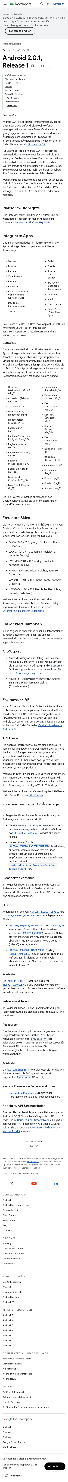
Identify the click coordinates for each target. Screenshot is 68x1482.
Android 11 (8, 1345)
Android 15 (8, 1325)
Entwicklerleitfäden (12, 1363)
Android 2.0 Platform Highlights (32, 222)
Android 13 (8, 1335)
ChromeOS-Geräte (12, 1292)
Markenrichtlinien (37, 1458)
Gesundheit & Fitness (13, 1253)
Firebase (7, 1437)
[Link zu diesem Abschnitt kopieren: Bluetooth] (19, 905)
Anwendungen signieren (28, 673)
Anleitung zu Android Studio (17, 1358)
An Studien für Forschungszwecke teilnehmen (26, 1407)
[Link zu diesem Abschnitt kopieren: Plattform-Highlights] (43, 208)
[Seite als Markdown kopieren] (42, 66)
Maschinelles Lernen (13, 1248)
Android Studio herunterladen (18, 1373)
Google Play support (13, 1402)
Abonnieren (55, 1466)
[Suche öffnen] (42, 4)
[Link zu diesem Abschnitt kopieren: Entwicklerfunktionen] (45, 624)
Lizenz (22, 1458)
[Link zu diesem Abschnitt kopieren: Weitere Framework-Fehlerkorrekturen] (58, 1087)
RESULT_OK (58, 925)
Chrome (7, 1432)
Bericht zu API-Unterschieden (34, 1120)
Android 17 (8, 1315)
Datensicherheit (11, 1210)
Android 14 (8, 1330)
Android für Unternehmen (16, 1205)
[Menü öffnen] (5, 4)
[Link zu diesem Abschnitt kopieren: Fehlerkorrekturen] (32, 1002)
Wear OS (7, 1286)
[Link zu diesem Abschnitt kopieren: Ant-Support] (24, 652)
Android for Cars (11, 1297)
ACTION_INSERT (17, 980)
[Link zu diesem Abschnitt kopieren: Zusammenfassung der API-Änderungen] (6, 809)
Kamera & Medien (11, 1258)
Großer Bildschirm (12, 1281)
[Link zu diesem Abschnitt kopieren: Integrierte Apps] (36, 236)
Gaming (7, 1243)
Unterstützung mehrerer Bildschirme (23, 611)
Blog (5, 1225)
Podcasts (7, 1230)
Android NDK (9, 1378)
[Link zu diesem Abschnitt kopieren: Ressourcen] (21, 1025)
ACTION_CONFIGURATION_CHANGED (29, 846)
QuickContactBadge (26, 833)
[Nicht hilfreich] (28, 50)
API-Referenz (9, 1368)
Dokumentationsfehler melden (18, 1397)
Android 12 (8, 1340)
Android (7, 1200)
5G (4, 1268)
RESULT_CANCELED (32, 933)
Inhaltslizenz (33, 1161)
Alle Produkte (9, 1447)
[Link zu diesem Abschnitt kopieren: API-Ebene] (21, 738)
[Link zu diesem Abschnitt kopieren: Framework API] (34, 700)
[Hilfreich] (23, 50)
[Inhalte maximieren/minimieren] (25, 75)
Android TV (8, 1302)
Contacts (24, 1077)
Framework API (37, 144)
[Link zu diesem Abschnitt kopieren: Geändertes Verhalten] (37, 878)
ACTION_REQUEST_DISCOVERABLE (22, 915)
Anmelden (58, 3)
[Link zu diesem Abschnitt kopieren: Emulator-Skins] (33, 518)
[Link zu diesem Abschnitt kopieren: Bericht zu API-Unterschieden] (48, 1106)
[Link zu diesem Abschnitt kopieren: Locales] (19, 343)
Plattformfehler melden (14, 1392)
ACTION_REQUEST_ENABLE (44, 911)
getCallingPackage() (23, 1092)
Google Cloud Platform (14, 1442)
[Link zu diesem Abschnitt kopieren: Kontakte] (18, 975)
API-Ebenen (36, 795)
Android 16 (8, 1320)
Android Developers (12, 43)
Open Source (9, 1215)
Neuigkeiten (9, 1220)
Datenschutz (9, 1263)
